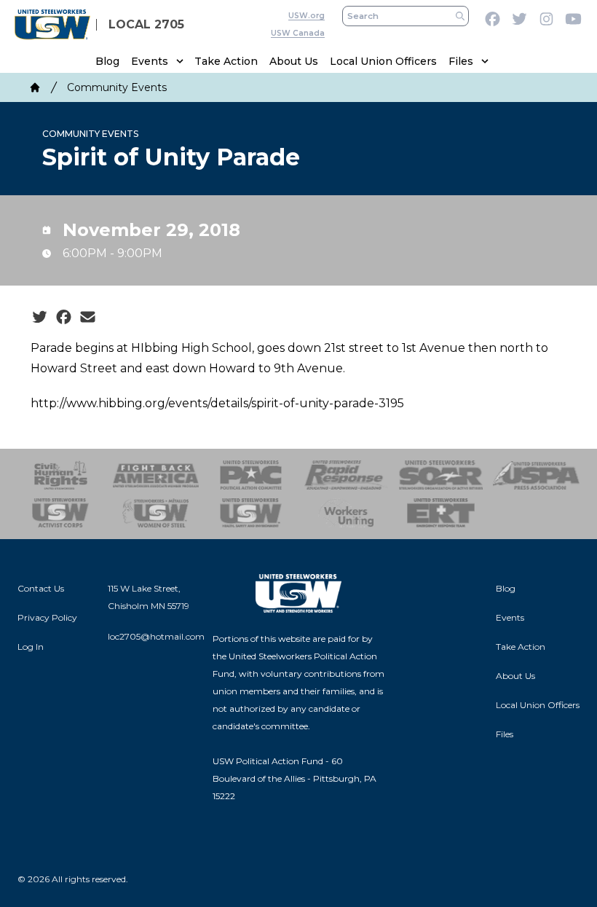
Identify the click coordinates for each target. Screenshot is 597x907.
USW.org (306, 15)
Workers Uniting (346, 512)
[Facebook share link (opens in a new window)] (64, 317)
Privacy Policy (47, 617)
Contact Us (40, 588)
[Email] (88, 317)
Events (149, 61)
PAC (250, 475)
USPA (536, 475)
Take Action (226, 61)
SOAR (441, 475)
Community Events (117, 87)
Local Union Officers (383, 61)
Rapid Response (346, 475)
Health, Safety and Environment (250, 512)
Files (460, 61)
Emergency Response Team (441, 512)
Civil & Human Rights (60, 475)
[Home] (35, 87)
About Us (293, 61)
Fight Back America (156, 475)
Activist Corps (60, 512)
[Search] (460, 16)
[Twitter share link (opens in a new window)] (40, 317)
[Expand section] (180, 61)
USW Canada (298, 33)
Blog (107, 61)
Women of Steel (156, 512)
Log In (30, 646)
